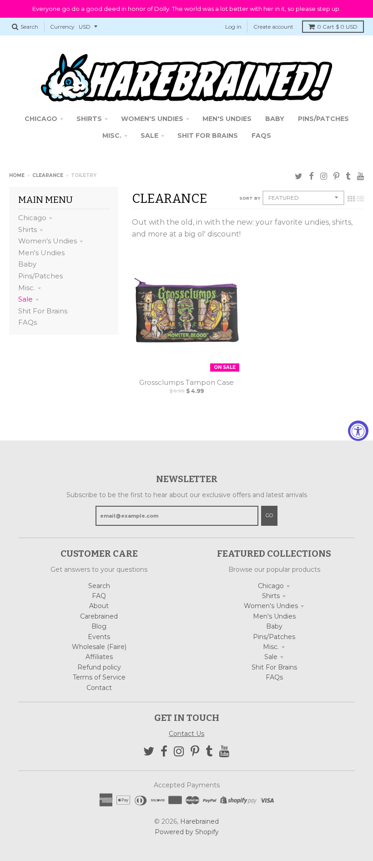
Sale (25, 299)
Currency (62, 26)
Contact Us (186, 734)
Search (99, 586)
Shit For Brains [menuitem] (207, 135)
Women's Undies (47, 241)
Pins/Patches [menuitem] (323, 119)
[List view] (360, 199)
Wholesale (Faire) (99, 647)
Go (269, 515)
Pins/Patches (40, 276)
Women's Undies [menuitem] (152, 119)
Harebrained (199, 821)
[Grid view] (351, 199)
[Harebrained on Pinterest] (336, 176)
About (99, 606)
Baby (27, 264)
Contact (99, 688)
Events (99, 637)
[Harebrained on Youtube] (360, 176)
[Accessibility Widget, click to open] (358, 430)
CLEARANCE (47, 175)
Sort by (249, 198)
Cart (337, 26)
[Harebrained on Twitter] (298, 176)
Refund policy (99, 667)
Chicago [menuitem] (41, 119)
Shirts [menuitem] (89, 119)
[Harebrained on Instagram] (323, 176)
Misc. (26, 287)
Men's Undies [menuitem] (227, 119)
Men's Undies (41, 252)
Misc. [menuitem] (111, 135)
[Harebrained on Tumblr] (348, 176)
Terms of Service (99, 677)
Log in (233, 26)
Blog (98, 626)
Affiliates (99, 657)
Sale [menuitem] (149, 135)
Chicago (32, 217)
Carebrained (99, 616)
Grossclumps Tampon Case (186, 382)
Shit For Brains (42, 311)
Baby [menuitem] (274, 119)
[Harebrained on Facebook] (311, 176)
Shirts (27, 229)
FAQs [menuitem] (261, 135)
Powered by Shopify (187, 832)
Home (17, 175)
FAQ (99, 596)
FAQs (27, 322)
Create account (273, 26)
